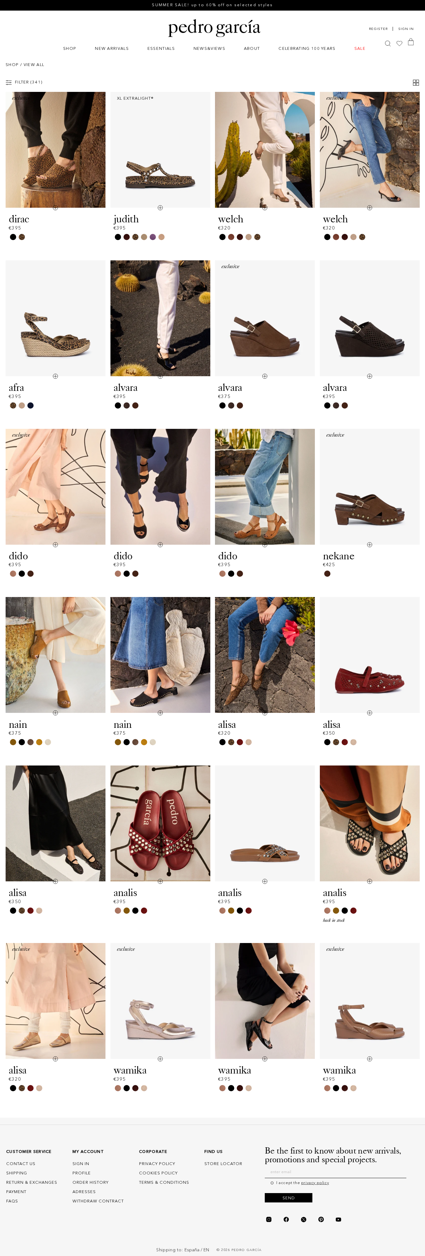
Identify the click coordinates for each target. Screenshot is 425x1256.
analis (125, 892)
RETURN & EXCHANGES (31, 1183)
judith (126, 219)
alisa (227, 724)
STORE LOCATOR (223, 1164)
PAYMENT (16, 1192)
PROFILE (81, 1173)
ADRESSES (84, 1192)
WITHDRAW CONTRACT (98, 1201)
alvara (126, 387)
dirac (19, 219)
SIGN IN (80, 1164)
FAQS (12, 1201)
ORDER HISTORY (90, 1183)
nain (18, 724)
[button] (70, 49)
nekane (338, 556)
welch (230, 219)
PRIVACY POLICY (157, 1164)
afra (16, 387)
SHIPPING (16, 1173)
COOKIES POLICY (158, 1173)
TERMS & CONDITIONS (164, 1183)
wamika (130, 1070)
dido (18, 556)
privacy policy (315, 1183)
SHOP (12, 65)
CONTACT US (20, 1164)
